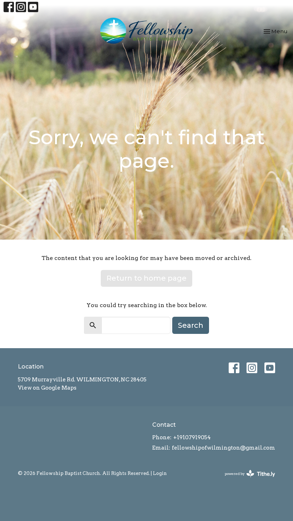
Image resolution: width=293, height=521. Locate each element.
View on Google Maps (47, 388)
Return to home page (146, 278)
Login (160, 473)
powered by (246, 479)
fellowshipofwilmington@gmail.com (223, 448)
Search (190, 325)
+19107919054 (192, 437)
